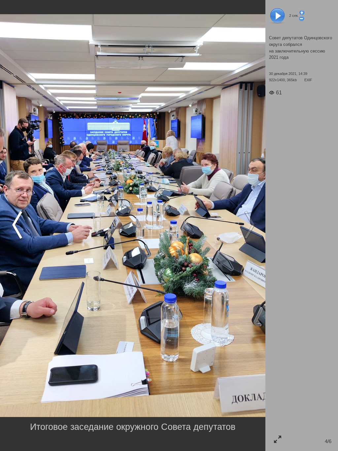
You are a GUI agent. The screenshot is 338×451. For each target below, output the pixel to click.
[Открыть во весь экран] (277, 439)
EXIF (308, 80)
